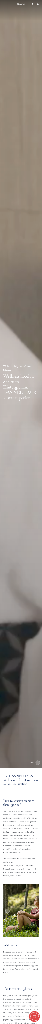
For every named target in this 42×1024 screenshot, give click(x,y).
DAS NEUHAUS (21, 4)
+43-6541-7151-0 (39, 4)
